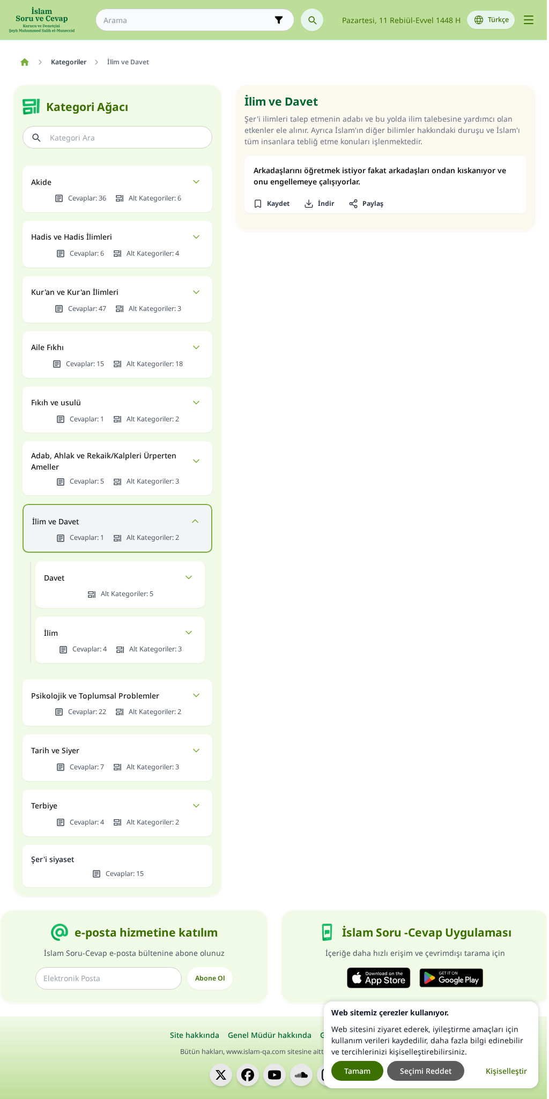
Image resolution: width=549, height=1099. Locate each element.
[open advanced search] (278, 19)
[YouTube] (274, 1075)
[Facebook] (247, 1075)
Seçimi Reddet (425, 1071)
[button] (271, 203)
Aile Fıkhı (47, 347)
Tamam (357, 1071)
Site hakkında (194, 1035)
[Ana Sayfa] (24, 62)
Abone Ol (210, 978)
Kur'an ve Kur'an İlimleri (74, 292)
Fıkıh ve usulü (56, 402)
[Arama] (312, 20)
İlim (51, 633)
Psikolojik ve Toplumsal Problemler (95, 695)
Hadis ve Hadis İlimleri (71, 237)
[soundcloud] (301, 1075)
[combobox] (187, 20)
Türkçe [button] (498, 19)
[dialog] (431, 1044)
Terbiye (44, 805)
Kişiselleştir (506, 1071)
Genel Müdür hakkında (269, 1035)
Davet (54, 578)
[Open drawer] (528, 19)
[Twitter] (221, 1075)
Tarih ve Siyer (55, 750)
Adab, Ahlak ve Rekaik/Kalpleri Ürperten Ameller (103, 461)
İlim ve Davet (55, 521)
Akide (41, 182)
